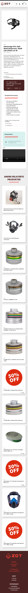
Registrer (16, 88)
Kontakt (14, 580)
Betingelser (14, 586)
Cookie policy (14, 590)
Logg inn (9, 88)
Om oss (14, 578)
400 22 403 (8, 123)
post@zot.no (9, 125)
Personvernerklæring (14, 588)
